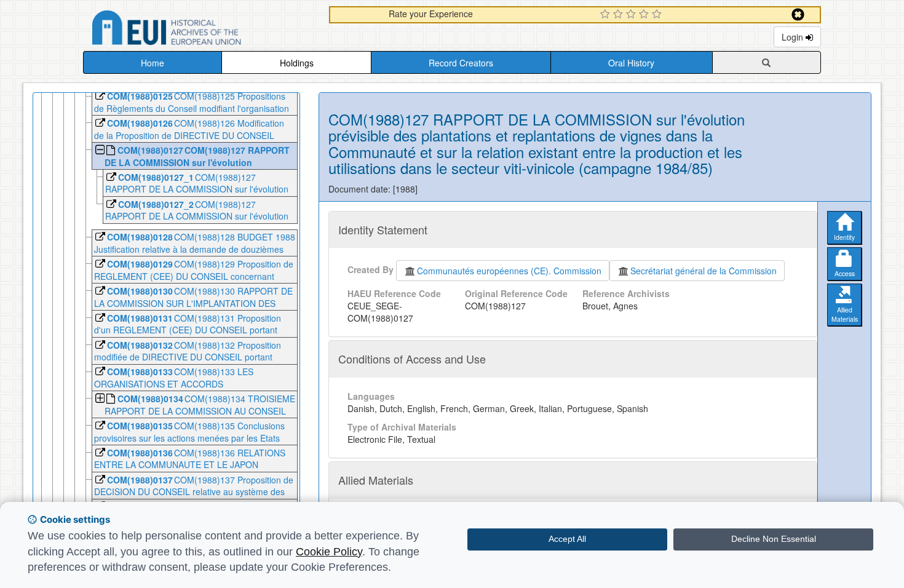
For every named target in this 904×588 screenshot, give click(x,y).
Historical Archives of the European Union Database (201, 30)
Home (152, 63)
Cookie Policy (329, 552)
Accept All (567, 539)
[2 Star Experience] (619, 14)
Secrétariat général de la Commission (703, 270)
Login (794, 37)
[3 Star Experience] (632, 14)
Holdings (297, 63)
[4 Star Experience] (645, 14)
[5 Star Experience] (658, 14)
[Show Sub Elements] (99, 399)
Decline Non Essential (773, 539)
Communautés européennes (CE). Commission (509, 270)
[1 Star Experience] (606, 14)
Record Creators (461, 63)
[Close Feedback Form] (797, 14)
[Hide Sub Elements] (99, 151)
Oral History (631, 63)
